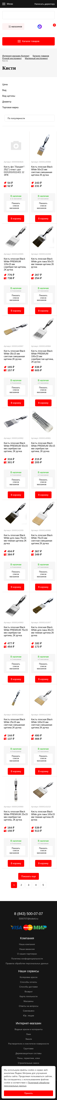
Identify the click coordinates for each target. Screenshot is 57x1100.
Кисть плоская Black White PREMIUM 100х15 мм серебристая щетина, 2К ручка (42, 356)
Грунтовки (28, 1048)
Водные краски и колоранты (29, 1029)
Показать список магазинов (15, 205)
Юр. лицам (28, 1015)
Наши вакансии (27, 949)
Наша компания (27, 944)
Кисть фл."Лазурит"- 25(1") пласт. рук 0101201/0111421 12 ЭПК (14, 170)
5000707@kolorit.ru (28, 918)
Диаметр (6, 101)
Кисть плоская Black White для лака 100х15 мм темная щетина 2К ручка (43, 815)
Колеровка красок (28, 977)
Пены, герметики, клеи (28, 1058)
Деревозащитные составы (28, 1053)
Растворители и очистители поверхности (28, 1043)
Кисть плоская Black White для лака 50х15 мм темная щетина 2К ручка (42, 262)
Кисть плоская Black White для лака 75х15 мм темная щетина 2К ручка (15, 539)
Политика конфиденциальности (27, 958)
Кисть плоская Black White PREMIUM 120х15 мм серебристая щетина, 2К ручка (15, 264)
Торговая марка (10, 107)
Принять (28, 1093)
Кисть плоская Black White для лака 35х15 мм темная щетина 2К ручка (42, 631)
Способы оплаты (28, 982)
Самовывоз (28, 1011)
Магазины (28, 1001)
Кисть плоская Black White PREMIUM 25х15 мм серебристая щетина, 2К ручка (16, 815)
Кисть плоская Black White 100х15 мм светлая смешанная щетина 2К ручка (42, 723)
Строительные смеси (28, 1063)
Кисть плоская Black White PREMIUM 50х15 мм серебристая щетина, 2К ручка (16, 447)
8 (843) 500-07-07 (44, 27)
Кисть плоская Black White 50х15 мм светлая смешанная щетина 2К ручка (42, 170)
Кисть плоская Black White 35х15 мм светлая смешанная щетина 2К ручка (14, 355)
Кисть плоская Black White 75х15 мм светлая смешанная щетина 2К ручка (42, 539)
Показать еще (28, 876)
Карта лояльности (29, 996)
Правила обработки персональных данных (27, 963)
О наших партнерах (27, 954)
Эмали (28, 1039)
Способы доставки (28, 986)
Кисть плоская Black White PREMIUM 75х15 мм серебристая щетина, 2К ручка (16, 631)
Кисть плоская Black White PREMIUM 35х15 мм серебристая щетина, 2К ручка (43, 447)
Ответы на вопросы (28, 1006)
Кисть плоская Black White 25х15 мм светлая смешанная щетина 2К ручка (14, 723)
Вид (4, 90)
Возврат (29, 991)
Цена (5, 84)
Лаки (28, 1034)
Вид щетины (8, 96)
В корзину (16, 218)
